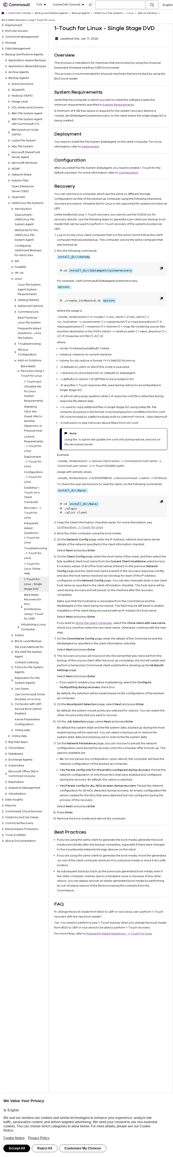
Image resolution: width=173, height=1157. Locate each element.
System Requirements (118, 105)
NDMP (16, 169)
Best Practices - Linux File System (29, 320)
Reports (10, 805)
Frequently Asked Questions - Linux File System (29, 333)
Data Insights (14, 800)
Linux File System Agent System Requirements (29, 289)
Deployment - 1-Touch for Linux (33, 461)
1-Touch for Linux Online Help (32, 569)
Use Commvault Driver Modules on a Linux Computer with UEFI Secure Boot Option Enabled (30, 704)
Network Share (21, 175)
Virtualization (17, 794)
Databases (15, 754)
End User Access (16, 31)
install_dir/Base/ (83, 503)
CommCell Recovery (19, 823)
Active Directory (22, 84)
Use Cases (22, 689)
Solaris (19, 635)
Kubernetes (16, 765)
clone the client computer (94, 623)
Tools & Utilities (15, 835)
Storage (10, 43)
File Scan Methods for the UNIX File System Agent (29, 652)
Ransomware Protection (21, 829)
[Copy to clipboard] (161, 268)
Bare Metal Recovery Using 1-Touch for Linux (33, 371)
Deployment (13, 25)
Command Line (28, 312)
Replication (16, 782)
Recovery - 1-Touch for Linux (33, 513)
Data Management (18, 49)
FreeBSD (20, 267)
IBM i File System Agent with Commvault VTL (27, 121)
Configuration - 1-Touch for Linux (33, 477)
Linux (18, 279)
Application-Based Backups (27, 66)
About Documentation (20, 841)
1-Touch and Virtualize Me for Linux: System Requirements (33, 391)
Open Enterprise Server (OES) (23, 189)
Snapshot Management (24, 788)
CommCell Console (19, 13)
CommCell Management (22, 37)
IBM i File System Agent (27, 113)
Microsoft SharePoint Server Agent (26, 154)
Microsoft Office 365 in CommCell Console (23, 774)
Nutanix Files (20, 180)
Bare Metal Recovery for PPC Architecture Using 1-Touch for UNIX (33, 607)
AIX (17, 261)
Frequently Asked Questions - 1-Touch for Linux (32, 532)
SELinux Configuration (27, 352)
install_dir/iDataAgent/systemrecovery (100, 270)
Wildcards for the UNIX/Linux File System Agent (26, 235)
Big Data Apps (18, 742)
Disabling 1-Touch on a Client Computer (32, 495)
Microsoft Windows (24, 163)
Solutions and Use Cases (22, 817)
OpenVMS (18, 197)
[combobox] (120, 5)
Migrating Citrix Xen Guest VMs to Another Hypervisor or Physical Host (33, 419)
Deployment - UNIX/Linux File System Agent (24, 219)
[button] (152, 5)
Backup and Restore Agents (24, 54)
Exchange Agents (20, 760)
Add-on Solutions (30, 360)
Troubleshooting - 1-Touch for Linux (33, 553)
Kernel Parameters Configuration (27, 722)
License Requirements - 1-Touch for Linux (33, 444)
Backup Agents (18, 78)
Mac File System (22, 146)
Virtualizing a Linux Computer (33, 627)
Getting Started (28, 300)
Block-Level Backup (28, 641)
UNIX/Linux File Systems (27, 203)
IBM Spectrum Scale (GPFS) (25, 132)
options (109, 300)
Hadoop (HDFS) (22, 96)
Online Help (22, 730)
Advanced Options (30, 306)
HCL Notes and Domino (27, 107)
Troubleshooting (29, 344)
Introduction (23, 209)
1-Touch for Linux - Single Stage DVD (33, 584)
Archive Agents (18, 72)
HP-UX (19, 273)
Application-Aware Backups (27, 60)
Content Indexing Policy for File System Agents (29, 667)
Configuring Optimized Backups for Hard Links (28, 250)
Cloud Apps (16, 748)
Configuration (128, 173)
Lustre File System (24, 140)
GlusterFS (18, 90)
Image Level (20, 102)
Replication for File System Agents (27, 680)
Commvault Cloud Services (23, 811)
